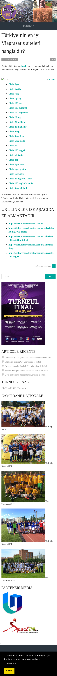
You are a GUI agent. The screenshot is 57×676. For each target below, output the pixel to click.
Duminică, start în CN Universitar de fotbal (23, 362)
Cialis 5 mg (13, 131)
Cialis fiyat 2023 (16, 164)
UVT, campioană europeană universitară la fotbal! (25, 375)
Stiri (53, 59)
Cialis (52, 79)
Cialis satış (13, 93)
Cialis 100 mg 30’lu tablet (20, 183)
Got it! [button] (9, 671)
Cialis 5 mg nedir (16, 141)
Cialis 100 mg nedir (18, 112)
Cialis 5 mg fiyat (16, 136)
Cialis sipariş (14, 98)
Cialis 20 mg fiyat (17, 122)
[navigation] (28, 26)
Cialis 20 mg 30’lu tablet (20, 178)
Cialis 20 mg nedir (17, 126)
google (23, 66)
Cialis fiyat (13, 84)
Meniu (28, 25)
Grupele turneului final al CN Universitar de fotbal (26, 366)
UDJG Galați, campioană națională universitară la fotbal (28, 357)
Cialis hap (13, 159)
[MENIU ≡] (28, 11)
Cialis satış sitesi (16, 174)
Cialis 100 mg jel (16, 150)
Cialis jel (12, 145)
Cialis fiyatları (15, 89)
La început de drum (45, 266)
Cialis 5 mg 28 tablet (18, 188)
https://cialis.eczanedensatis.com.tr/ (25, 223)
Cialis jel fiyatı (15, 155)
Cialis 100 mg (15, 103)
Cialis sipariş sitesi (17, 169)
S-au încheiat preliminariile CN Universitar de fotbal (27, 370)
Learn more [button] (11, 663)
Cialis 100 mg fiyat (17, 108)
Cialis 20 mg (14, 117)
